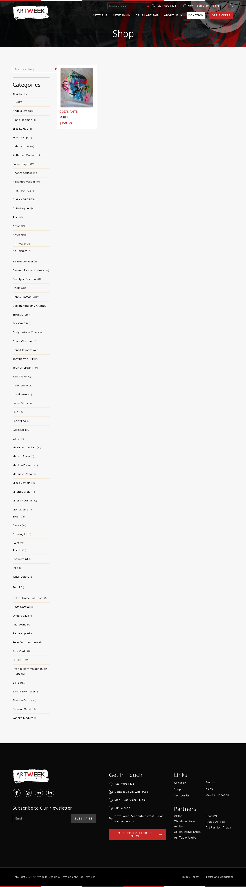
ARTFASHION (121, 15)
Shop (177, 789)
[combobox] (126, 6)
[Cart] (231, 5)
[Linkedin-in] (50, 793)
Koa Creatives (87, 877)
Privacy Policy (190, 876)
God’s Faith (68, 112)
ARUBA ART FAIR (147, 15)
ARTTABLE (99, 15)
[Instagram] (28, 793)
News (209, 788)
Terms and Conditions (219, 876)
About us (171, 15)
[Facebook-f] (17, 793)
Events (210, 782)
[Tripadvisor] (39, 793)
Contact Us (182, 795)
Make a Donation (217, 795)
